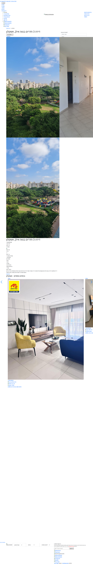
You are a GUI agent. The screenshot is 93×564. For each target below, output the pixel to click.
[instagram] (58, 555)
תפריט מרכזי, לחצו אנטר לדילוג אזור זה (8, 1)
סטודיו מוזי (56, 563)
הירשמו (71, 548)
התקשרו (8, 36)
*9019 (85, 16)
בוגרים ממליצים (7, 15)
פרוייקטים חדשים (87, 12)
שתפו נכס (9, 34)
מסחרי (3, 7)
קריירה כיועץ (86, 15)
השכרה (3, 6)
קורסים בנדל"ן (7, 17)
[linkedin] (6, 26)
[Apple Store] (57, 550)
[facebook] (6, 24)
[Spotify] (56, 560)
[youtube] (7, 23)
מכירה (3, 4)
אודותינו (5, 18)
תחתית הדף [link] (2, 542)
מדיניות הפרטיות (71, 546)
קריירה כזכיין (86, 13)
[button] (7, 12)
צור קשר (5, 20)
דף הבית (8, 28)
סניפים (3, 9)
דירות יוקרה (4, 10)
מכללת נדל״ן (6, 14)
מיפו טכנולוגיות (65, 563)
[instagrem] (7, 21)
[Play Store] (57, 552)
